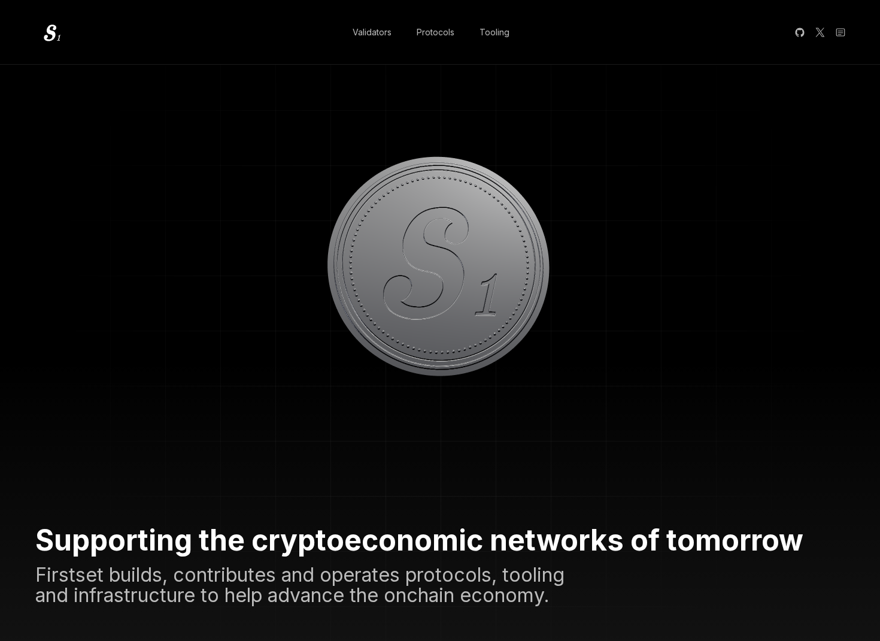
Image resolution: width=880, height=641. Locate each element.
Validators (372, 32)
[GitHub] (800, 32)
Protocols (435, 32)
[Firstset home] (51, 32)
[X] (820, 32)
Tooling (494, 32)
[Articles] (840, 32)
